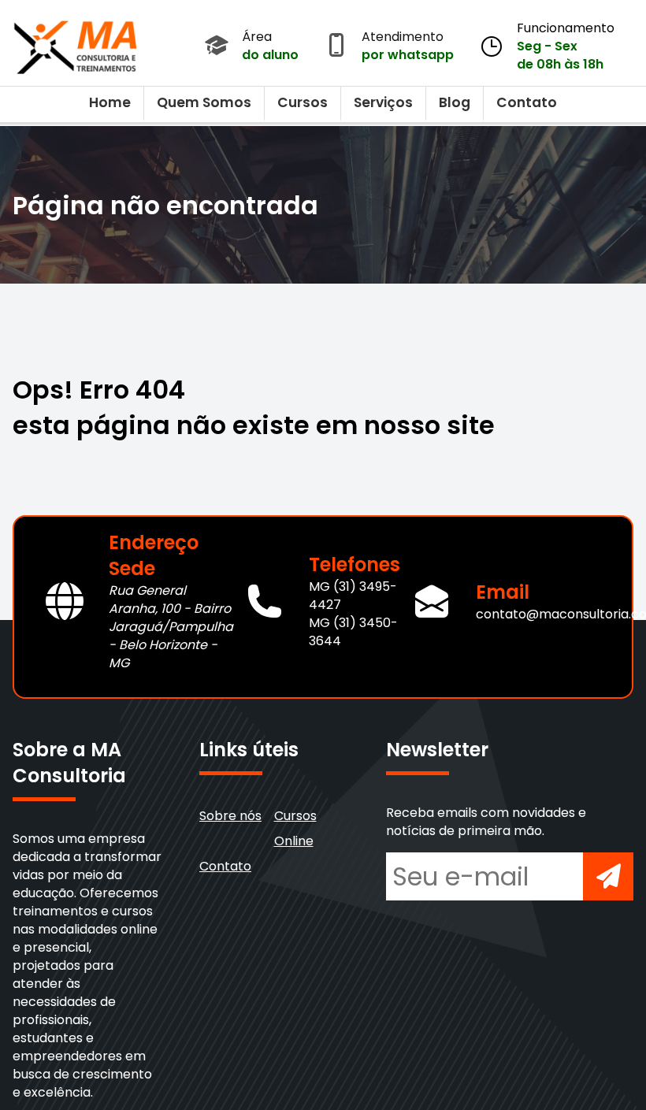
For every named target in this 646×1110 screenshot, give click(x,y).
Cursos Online (295, 828)
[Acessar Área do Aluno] (216, 46)
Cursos (302, 102)
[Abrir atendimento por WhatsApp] (336, 46)
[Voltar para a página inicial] (76, 43)
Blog (454, 102)
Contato (526, 102)
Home (110, 102)
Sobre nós (230, 816)
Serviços (383, 102)
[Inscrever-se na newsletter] (608, 876)
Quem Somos (204, 102)
